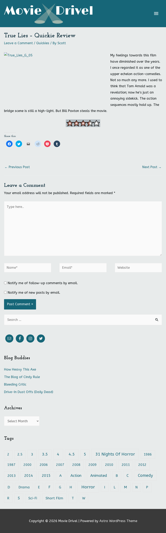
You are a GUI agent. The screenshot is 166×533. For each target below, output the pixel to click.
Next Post (152, 167)
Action (75, 475)
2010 (109, 465)
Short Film (54, 498)
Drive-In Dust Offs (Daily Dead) (28, 392)
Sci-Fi (32, 498)
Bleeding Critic (15, 384)
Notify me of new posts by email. (34, 292)
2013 (11, 476)
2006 (44, 465)
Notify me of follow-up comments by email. (43, 283)
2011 (126, 465)
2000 (27, 465)
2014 (28, 476)
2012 (142, 465)
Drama (24, 487)
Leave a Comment (18, 43)
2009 (92, 465)
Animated (98, 475)
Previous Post (17, 167)
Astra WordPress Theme (118, 521)
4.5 (72, 454)
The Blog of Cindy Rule (22, 377)
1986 (148, 454)
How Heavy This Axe (20, 369)
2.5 (19, 454)
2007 (60, 465)
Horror (88, 487)
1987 (11, 465)
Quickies (42, 43)
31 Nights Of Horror (115, 454)
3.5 (45, 454)
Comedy (145, 475)
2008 (76, 465)
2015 (46, 476)
